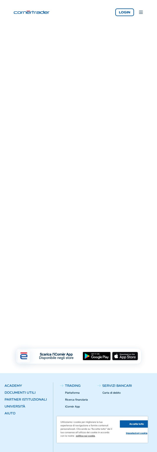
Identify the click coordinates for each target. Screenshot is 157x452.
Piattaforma (72, 392)
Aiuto (10, 413)
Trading (73, 385)
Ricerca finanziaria (76, 399)
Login (124, 12)
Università (15, 406)
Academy (13, 386)
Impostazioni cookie (136, 433)
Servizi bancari (117, 385)
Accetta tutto (136, 423)
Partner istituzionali (26, 399)
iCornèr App (72, 406)
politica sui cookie (85, 435)
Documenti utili (20, 392)
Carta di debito (111, 392)
